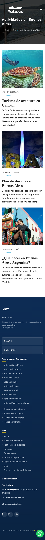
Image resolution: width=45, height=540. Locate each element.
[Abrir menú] (41, 10)
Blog (14, 30)
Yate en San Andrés (13, 373)
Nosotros (8, 449)
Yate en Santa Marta (13, 365)
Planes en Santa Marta (14, 409)
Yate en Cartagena (12, 369)
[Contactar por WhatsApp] (40, 533)
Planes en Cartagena (13, 413)
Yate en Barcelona (12, 398)
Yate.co (8, 95)
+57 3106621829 (15, 497)
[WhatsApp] (16, 514)
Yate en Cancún (11, 386)
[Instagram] (10, 514)
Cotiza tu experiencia (14, 457)
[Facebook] (4, 514)
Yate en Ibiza (10, 394)
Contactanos (10, 453)
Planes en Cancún (12, 422)
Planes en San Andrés (14, 417)
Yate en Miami (10, 382)
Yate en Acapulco (12, 390)
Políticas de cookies (13, 440)
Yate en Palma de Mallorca (16, 403)
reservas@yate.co (13, 504)
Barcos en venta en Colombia (18, 470)
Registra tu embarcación (15, 461)
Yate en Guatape (11, 377)
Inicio (7, 30)
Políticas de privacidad (14, 445)
